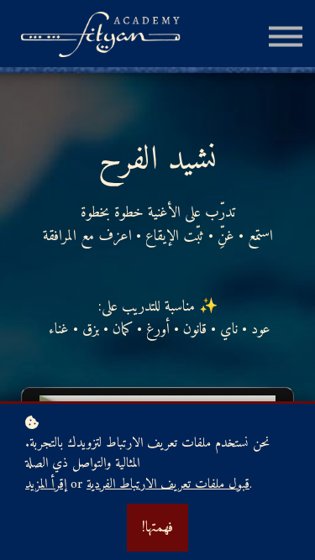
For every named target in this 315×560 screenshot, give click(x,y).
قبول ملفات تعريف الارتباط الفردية (168, 484)
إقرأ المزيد (45, 484)
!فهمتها (157, 528)
